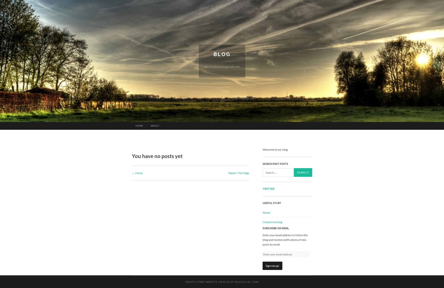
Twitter (268, 189)
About (155, 125)
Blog (222, 54)
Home (139, 125)
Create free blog (272, 222)
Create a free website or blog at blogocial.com (221, 281)
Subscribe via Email (276, 228)
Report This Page (238, 173)
